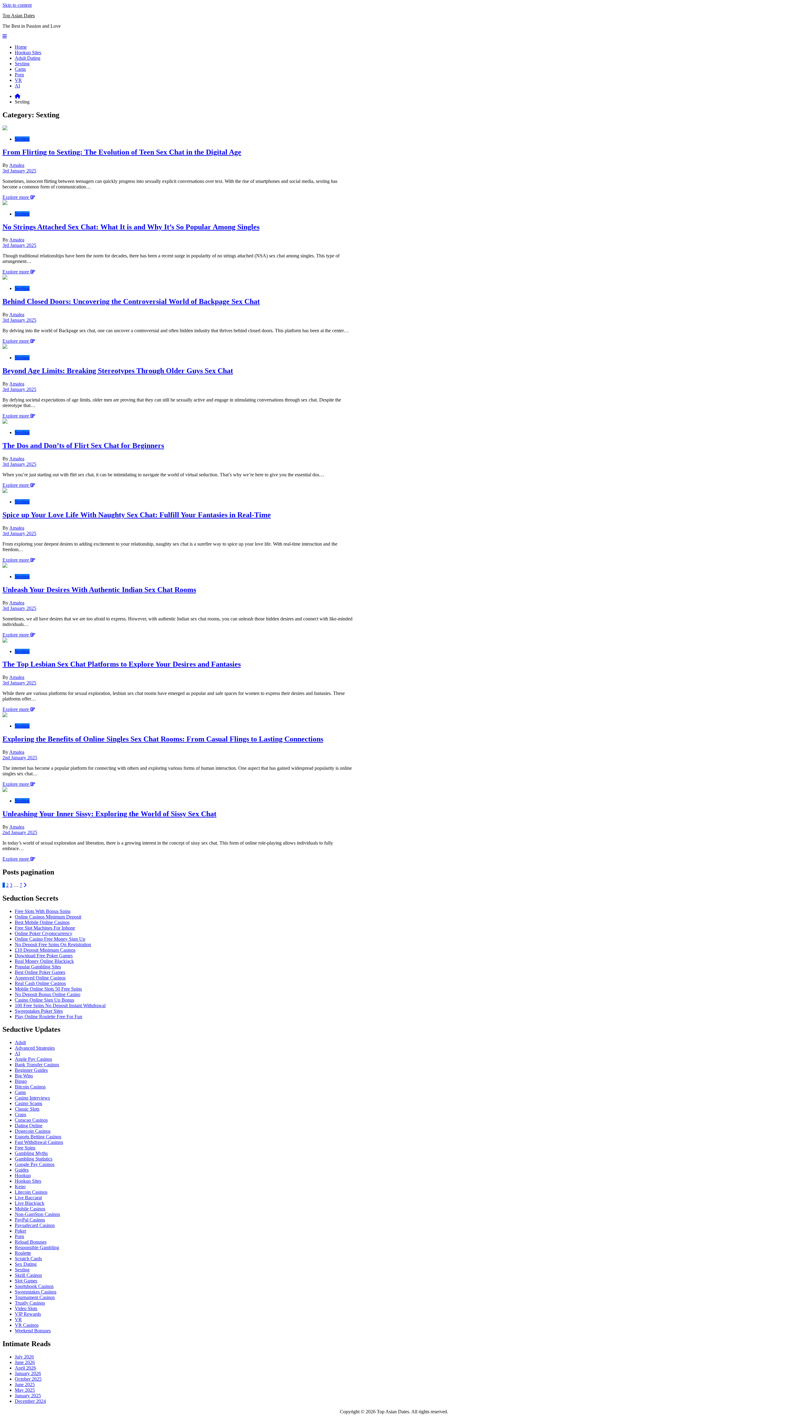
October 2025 (28, 1379)
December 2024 (30, 1401)
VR (18, 80)
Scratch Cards (28, 1258)
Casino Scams (28, 1103)
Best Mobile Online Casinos (42, 922)
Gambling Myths (31, 1153)
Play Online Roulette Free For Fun (48, 1016)
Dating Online (28, 1125)
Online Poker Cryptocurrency (43, 933)
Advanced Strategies (35, 1048)
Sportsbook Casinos (34, 1286)
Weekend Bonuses (33, 1330)
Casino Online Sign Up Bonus (44, 1000)
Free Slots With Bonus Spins (42, 911)
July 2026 (24, 1356)
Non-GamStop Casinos (37, 1214)
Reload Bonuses (30, 1242)
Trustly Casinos (30, 1303)
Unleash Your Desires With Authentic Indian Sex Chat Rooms (99, 590)
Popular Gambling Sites (38, 966)
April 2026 (25, 1368)
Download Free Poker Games (44, 955)
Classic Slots (27, 1109)
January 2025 (28, 1395)
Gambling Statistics (33, 1158)
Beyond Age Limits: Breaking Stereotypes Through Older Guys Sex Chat (117, 371)
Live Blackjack (29, 1203)
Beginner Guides (31, 1070)
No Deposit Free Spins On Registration (53, 944)
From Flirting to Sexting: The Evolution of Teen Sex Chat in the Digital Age (121, 152)
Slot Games (26, 1280)
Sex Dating (26, 1264)
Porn (19, 74)
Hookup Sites (28, 52)
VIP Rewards (28, 1314)
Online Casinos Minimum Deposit (48, 916)
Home (21, 47)
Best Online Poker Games (40, 972)
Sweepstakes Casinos (35, 1291)
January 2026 (28, 1373)
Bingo (21, 1081)
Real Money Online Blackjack (44, 961)
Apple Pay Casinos (33, 1059)
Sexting (22, 63)
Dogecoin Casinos (32, 1131)
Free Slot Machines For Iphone (45, 928)
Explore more (16, 197)
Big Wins (24, 1075)
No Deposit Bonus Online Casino (47, 994)
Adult (20, 1042)
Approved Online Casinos (40, 977)
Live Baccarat (28, 1197)
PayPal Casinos (30, 1219)
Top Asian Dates (18, 15)
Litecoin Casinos (31, 1192)
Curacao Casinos (31, 1120)
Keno (20, 1186)
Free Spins (25, 1147)
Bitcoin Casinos (30, 1086)
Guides (22, 1170)
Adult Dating (27, 58)
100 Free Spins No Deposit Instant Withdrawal (60, 1005)
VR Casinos (26, 1325)
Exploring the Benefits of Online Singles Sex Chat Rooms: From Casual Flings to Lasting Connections (162, 739)
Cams (20, 69)
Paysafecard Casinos (35, 1225)
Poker (20, 1230)
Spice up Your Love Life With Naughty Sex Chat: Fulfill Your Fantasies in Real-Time (136, 515)
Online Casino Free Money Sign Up (50, 939)
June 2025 (25, 1384)
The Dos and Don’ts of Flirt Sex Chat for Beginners (83, 446)
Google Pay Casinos (34, 1164)
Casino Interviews (32, 1097)
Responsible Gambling (37, 1247)
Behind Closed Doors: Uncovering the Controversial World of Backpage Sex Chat (131, 301)
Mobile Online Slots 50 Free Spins (48, 988)
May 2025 (25, 1390)
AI (17, 85)
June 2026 (25, 1362)
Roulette (23, 1253)
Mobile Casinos (30, 1208)
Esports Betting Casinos (38, 1136)
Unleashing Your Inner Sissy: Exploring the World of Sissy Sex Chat (109, 814)
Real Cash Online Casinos (40, 983)
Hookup (23, 1175)
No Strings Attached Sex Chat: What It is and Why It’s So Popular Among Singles (130, 227)
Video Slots (26, 1308)
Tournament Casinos (35, 1297)
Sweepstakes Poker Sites (39, 1011)
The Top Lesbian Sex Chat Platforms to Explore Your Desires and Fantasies (121, 664)
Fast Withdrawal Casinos (39, 1142)
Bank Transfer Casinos (37, 1064)
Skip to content (17, 5)
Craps (20, 1114)
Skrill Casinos (28, 1275)
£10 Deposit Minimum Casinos (45, 950)
